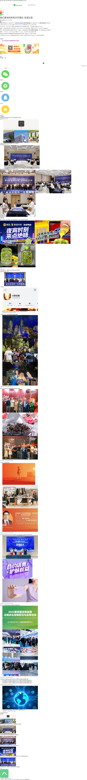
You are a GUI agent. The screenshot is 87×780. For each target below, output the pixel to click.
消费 (21, 0)
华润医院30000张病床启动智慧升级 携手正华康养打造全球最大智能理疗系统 (14, 679)
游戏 (8, 0)
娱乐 (4, 0)
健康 (20, 0)
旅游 (10, 0)
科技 (25, 0)
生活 (12, 0)
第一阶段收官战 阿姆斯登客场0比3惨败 (10, 40)
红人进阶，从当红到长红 (4, 462)
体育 (6, 0)
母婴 (14, 0)
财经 (18, 0)
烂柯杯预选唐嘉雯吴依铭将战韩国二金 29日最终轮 (9, 143)
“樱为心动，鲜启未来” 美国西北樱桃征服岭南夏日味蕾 (10, 388)
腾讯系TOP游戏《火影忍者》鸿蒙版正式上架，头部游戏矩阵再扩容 (14, 311)
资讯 (3, 0)
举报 (1, 56)
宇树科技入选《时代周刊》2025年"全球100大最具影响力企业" (13, 709)
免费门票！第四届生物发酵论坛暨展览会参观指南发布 (10, 605)
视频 (16, 0)
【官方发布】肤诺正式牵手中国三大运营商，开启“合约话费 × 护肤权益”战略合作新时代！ (16, 534)
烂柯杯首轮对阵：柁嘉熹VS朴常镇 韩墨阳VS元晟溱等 (10, 270)
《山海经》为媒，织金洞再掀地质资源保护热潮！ (9, 314)
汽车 (23, 0)
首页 (1, 0)
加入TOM (9, 778)
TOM (3, 312)
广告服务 (5, 778)
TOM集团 (2, 778)
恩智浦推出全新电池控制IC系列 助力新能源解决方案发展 (10, 117)
